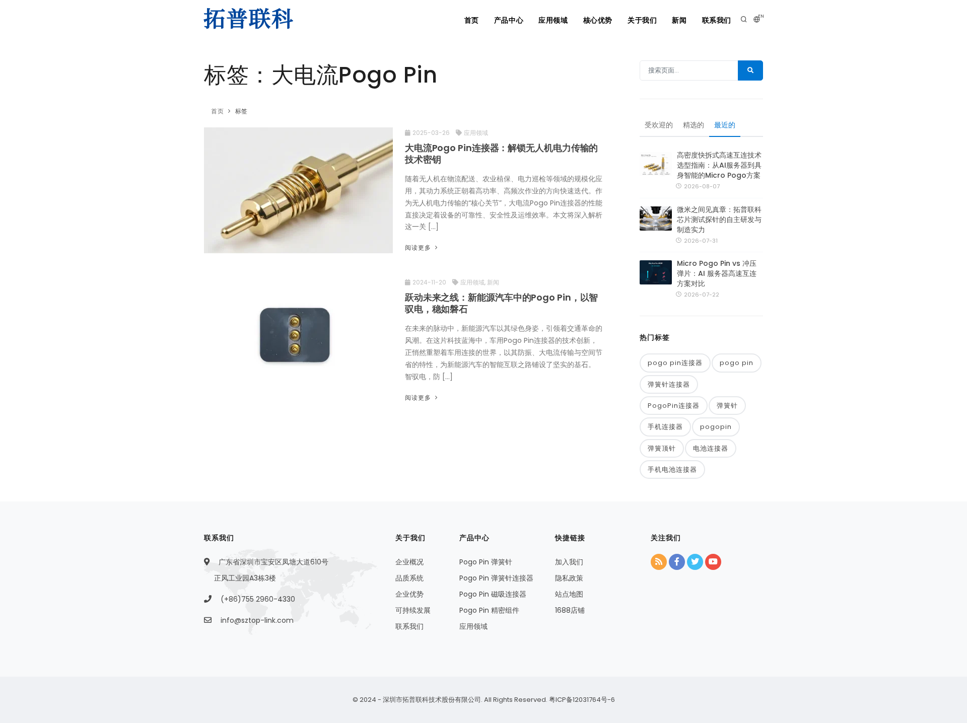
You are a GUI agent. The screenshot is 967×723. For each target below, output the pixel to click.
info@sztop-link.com (257, 620)
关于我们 (642, 20)
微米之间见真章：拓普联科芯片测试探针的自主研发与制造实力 (719, 219)
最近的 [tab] (724, 125)
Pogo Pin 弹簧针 (485, 562)
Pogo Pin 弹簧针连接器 (496, 578)
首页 (471, 20)
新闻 (679, 20)
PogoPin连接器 (674, 405)
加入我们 (569, 562)
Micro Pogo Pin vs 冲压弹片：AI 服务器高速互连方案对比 (716, 273)
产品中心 (508, 20)
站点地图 (569, 594)
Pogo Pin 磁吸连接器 (492, 594)
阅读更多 (419, 247)
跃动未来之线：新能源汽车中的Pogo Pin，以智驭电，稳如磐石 (501, 303)
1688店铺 (570, 610)
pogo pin (736, 363)
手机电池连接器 (672, 469)
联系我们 (716, 20)
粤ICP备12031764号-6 (581, 699)
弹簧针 (727, 405)
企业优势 (409, 594)
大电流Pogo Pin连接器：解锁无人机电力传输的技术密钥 (501, 153)
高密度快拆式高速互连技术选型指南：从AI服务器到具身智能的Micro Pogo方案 (719, 165)
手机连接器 (665, 426)
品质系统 (409, 578)
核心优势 (597, 20)
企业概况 (409, 562)
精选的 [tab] (693, 125)
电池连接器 (710, 448)
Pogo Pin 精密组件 (489, 610)
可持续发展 (413, 610)
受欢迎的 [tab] (659, 125)
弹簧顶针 (662, 448)
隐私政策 (569, 578)
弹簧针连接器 (669, 384)
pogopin (716, 426)
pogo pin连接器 (675, 363)
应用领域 (553, 20)
